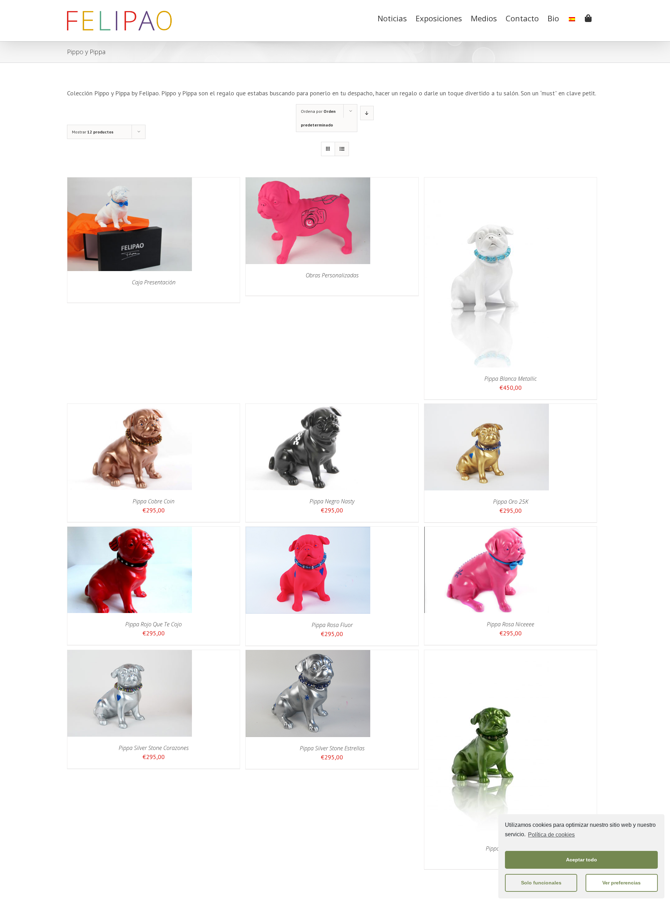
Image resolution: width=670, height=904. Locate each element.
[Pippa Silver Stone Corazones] (129, 655)
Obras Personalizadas (332, 275)
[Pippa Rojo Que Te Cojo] (129, 531)
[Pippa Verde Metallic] (486, 655)
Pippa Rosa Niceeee (510, 624)
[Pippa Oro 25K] (486, 408)
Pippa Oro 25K (510, 501)
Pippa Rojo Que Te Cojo (153, 624)
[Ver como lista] (342, 149)
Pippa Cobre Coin (153, 501)
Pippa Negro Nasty (332, 501)
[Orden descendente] (367, 113)
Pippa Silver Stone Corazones (154, 748)
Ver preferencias (621, 882)
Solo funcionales (541, 882)
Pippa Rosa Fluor (332, 625)
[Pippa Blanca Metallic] (486, 182)
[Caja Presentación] (129, 182)
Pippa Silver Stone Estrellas (332, 748)
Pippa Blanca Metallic (510, 378)
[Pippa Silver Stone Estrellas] (308, 655)
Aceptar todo (581, 859)
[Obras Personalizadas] (308, 182)
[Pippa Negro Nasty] (308, 408)
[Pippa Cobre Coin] (129, 408)
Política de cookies (551, 835)
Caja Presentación (154, 282)
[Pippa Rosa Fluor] (308, 531)
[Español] (572, 17)
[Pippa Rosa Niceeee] (486, 531)
